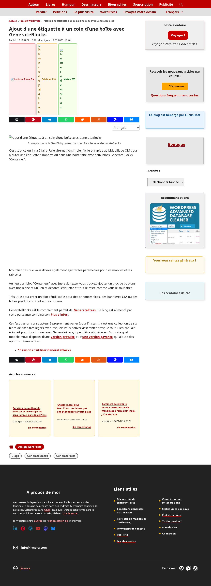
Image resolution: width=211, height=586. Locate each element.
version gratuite (63, 337)
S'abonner (176, 86)
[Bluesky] (131, 119)
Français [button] (172, 12)
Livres (50, 4)
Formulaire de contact (131, 528)
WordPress (108, 12)
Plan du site (169, 527)
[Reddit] (82, 119)
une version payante (97, 337)
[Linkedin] (15, 528)
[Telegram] (49, 119)
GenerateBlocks (37, 456)
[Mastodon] (115, 119)
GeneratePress (85, 310)
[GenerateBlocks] (189, 568)
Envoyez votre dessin (139, 12)
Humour (68, 4)
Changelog (169, 533)
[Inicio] (26, 14)
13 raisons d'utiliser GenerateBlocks (44, 350)
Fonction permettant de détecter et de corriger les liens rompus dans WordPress (29, 411)
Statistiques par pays (175, 508)
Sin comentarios (37, 427)
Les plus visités (126, 541)
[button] (181, 4)
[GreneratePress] (182, 568)
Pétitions (60, 12)
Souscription (143, 4)
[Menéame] (98, 119)
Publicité (166, 4)
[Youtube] (38, 528)
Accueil (13, 20)
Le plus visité (84, 12)
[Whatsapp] (66, 119)
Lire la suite (69, 513)
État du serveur (171, 515)
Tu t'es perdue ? (172, 521)
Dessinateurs (91, 4)
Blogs (15, 456)
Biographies (117, 4)
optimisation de (58, 520)
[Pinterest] (33, 119)
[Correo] (17, 119)
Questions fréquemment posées (175, 95)
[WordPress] (30, 528)
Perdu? (41, 12)
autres (38, 520)
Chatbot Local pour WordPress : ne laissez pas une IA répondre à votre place (74, 408)
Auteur (34, 4)
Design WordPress (30, 20)
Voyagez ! (178, 35)
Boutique (176, 144)
